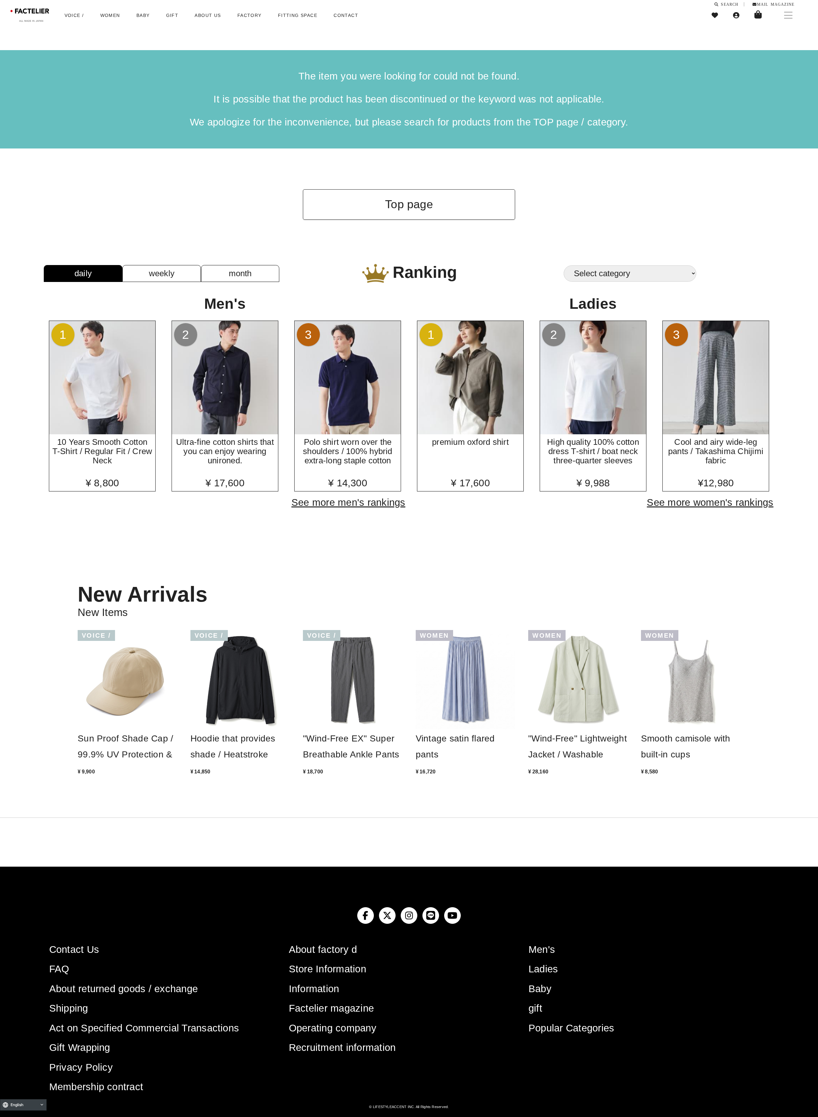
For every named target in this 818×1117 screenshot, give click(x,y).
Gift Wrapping (79, 1047)
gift (535, 1008)
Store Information (327, 969)
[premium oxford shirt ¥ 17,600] (470, 432)
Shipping (68, 1008)
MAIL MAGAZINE (775, 4)
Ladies (543, 969)
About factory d (323, 949)
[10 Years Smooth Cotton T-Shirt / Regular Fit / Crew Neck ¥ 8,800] (102, 432)
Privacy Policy (81, 1067)
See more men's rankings (348, 502)
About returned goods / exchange (123, 988)
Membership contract (96, 1086)
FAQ (59, 969)
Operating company (332, 1028)
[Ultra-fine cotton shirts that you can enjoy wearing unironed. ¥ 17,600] (225, 432)
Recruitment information (342, 1047)
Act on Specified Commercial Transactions (144, 1028)
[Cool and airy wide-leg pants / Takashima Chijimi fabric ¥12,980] (716, 432)
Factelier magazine (331, 1008)
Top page (409, 204)
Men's (542, 949)
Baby (540, 988)
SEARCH (728, 4)
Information (314, 988)
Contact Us (74, 949)
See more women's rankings (710, 502)
